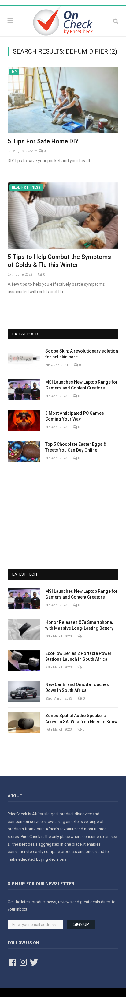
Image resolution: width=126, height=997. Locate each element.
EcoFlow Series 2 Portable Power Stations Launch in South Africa (78, 656)
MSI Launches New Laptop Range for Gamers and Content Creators (81, 385)
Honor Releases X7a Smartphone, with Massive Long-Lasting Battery (79, 625)
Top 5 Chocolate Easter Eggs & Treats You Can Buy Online (75, 447)
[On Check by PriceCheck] (62, 20)
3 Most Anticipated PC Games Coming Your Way (74, 416)
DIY (14, 72)
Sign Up (81, 924)
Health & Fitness (26, 187)
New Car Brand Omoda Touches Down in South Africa (77, 687)
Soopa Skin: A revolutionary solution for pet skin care (81, 354)
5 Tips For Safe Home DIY (43, 141)
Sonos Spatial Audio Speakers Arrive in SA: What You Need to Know (81, 718)
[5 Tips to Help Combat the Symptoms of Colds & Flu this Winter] (63, 215)
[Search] (115, 21)
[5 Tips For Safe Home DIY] (63, 100)
